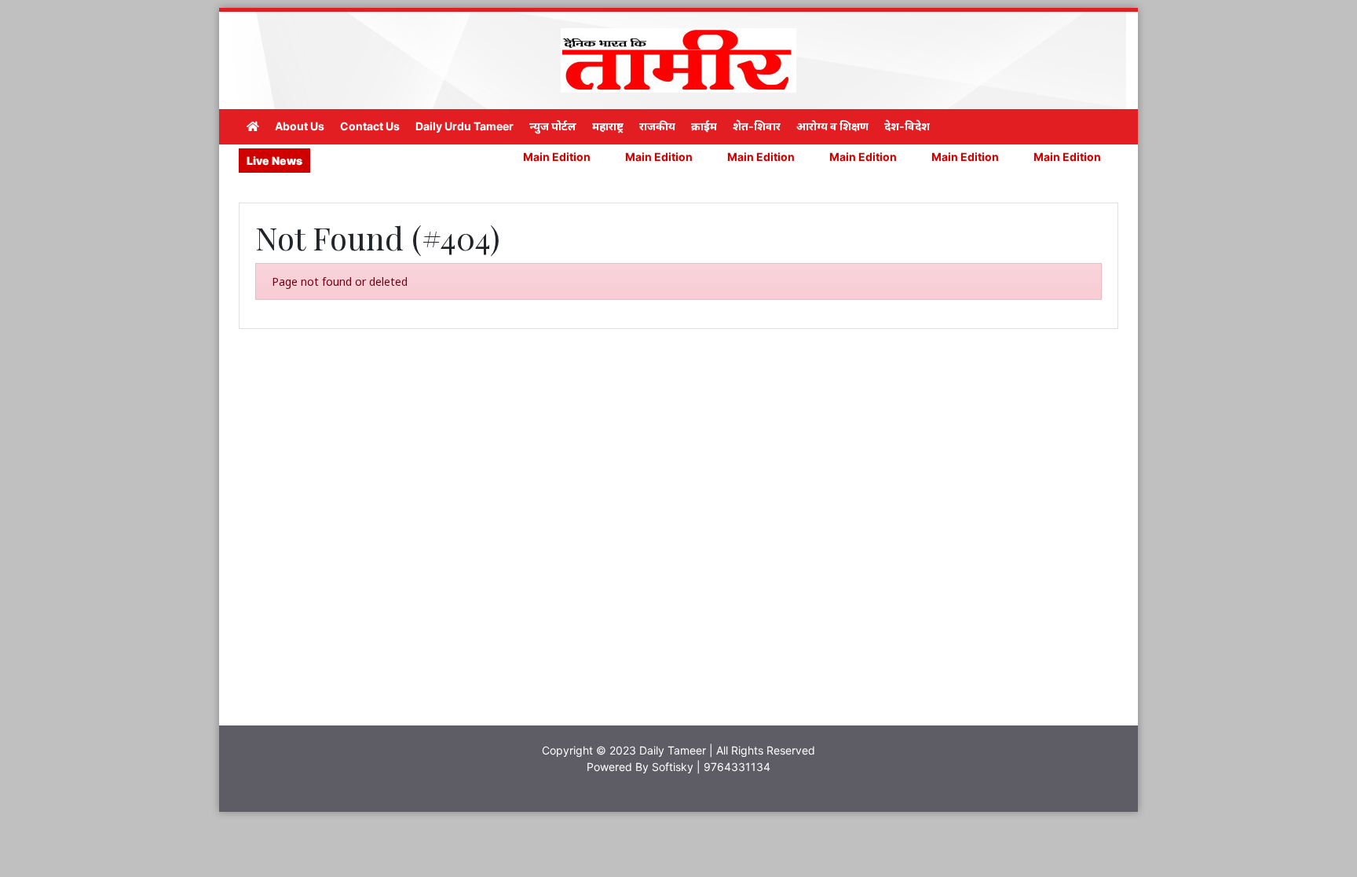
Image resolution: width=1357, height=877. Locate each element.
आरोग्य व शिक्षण (832, 126)
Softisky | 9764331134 (711, 766)
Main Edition (532, 156)
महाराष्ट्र (608, 126)
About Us (299, 126)
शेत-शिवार (757, 126)
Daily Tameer (672, 750)
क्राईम (704, 126)
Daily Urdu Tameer (464, 126)
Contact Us (370, 126)
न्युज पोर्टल (552, 126)
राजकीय (657, 126)
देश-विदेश (907, 126)
